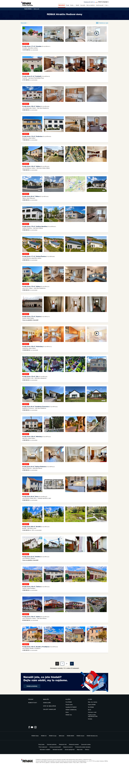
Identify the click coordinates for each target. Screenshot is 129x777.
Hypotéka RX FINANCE (71, 707)
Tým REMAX (91, 707)
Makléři (77, 5)
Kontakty (90, 719)
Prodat (67, 5)
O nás (106, 5)
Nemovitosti (62, 5)
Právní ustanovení (43, 747)
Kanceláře (82, 5)
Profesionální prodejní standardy (82, 747)
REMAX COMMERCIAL (71, 709)
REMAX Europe (52, 735)
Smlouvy (87, 749)
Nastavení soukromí (68, 747)
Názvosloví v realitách (45, 749)
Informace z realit (92, 712)
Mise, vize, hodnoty (92, 702)
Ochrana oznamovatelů (55, 747)
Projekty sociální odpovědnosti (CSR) (92, 715)
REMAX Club (69, 714)
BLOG (89, 709)
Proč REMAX (69, 702)
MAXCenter (61, 735)
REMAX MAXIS (70, 735)
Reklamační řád (62, 744)
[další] (72, 664)
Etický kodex (41, 744)
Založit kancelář (99, 5)
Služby (71, 5)
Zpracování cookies (86, 744)
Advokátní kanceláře (57, 749)
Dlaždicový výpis (103, 23)
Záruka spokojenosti (69, 749)
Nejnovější (24, 23)
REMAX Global (35, 735)
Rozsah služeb (69, 704)
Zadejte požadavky (32, 686)
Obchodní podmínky (51, 744)
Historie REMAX (92, 704)
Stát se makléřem (90, 5)
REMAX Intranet (80, 735)
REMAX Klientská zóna (92, 735)
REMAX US (43, 735)
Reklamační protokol (74, 744)
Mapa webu (80, 749)
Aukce (67, 712)
